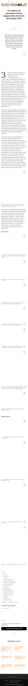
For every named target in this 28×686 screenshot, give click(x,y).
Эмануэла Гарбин (7, 599)
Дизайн (13, 27)
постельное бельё (7, 593)
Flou (24, 72)
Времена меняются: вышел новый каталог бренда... (7, 666)
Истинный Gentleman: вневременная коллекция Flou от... (20, 657)
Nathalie (17, 115)
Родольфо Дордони (8, 595)
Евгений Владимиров (14, 30)
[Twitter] (12, 676)
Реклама (11, 680)
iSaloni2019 (6, 576)
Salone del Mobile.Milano (9, 582)
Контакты (7, 680)
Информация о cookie (14, 682)
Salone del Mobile (7, 579)
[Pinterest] (8, 676)
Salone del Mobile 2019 (8, 581)
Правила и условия (18, 680)
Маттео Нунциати (7, 590)
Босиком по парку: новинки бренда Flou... (21, 665)
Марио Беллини (7, 589)
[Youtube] (19, 676)
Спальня (5, 596)
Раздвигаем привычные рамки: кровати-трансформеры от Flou (7, 648)
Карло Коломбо (7, 585)
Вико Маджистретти (8, 584)
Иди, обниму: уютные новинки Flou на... (7, 657)
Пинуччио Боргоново (8, 592)
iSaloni (5, 574)
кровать (5, 587)
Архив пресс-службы (13, 602)
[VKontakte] (15, 676)
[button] (26, 2)
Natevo (23, 98)
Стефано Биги (6, 598)
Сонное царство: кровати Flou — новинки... (19, 648)
